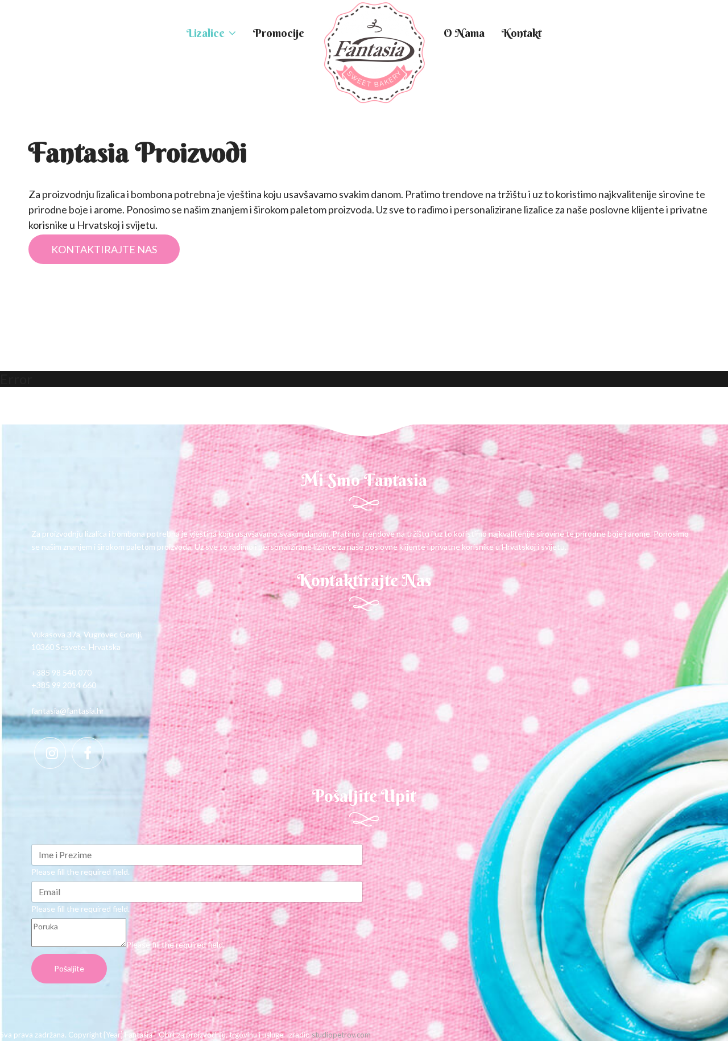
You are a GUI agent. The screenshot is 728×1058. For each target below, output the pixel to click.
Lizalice (206, 33)
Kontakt (521, 33)
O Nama (464, 33)
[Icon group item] (50, 753)
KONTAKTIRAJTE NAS (104, 249)
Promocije (278, 33)
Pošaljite (69, 968)
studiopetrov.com (341, 1034)
